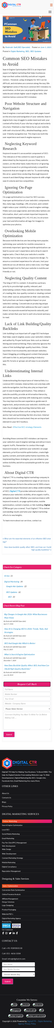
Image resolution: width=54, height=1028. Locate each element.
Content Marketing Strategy (12, 858)
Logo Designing (7, 905)
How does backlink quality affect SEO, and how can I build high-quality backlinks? (26, 667)
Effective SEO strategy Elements (27, 427)
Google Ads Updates (14, 586)
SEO (27, 51)
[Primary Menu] (50, 12)
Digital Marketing (17, 51)
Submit (9, 734)
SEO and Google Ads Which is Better (19, 643)
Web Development (9, 854)
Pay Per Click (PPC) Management (14, 843)
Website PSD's (7, 914)
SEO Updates (35, 51)
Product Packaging (9, 910)
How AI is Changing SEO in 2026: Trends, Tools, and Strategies (26, 630)
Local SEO (5, 830)
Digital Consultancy (9, 867)
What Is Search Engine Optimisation (19, 654)
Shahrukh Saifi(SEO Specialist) (17, 47)
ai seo (6, 576)
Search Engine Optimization (12, 825)
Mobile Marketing (8, 862)
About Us (5, 793)
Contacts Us (6, 798)
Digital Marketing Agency (11, 918)
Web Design (6, 849)
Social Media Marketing (11, 834)
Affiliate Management (10, 899)
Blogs (4, 802)
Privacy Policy (7, 806)
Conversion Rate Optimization (13, 890)
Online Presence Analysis (11, 894)
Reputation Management (11, 871)
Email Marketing (8, 838)
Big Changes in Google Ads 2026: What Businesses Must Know (25, 616)
